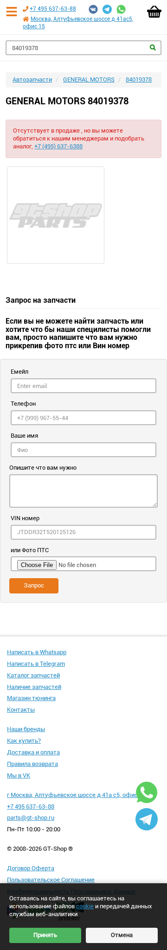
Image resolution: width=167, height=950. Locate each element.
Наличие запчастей (34, 686)
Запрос (34, 585)
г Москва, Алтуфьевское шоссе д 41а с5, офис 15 (76, 794)
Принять (45, 934)
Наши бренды (26, 729)
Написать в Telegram (36, 663)
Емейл (19, 371)
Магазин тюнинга (31, 698)
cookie (85, 906)
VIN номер (25, 518)
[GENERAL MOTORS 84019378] (83, 215)
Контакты (21, 709)
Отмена (122, 934)
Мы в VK (18, 775)
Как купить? (24, 740)
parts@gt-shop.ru (30, 817)
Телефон (23, 403)
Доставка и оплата (33, 752)
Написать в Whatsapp (36, 652)
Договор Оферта (30, 868)
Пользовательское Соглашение (51, 879)
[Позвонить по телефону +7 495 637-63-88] (25, 9)
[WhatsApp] (121, 9)
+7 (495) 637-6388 (58, 146)
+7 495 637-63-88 (53, 9)
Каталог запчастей (33, 675)
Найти (153, 48)
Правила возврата (32, 763)
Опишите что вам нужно (43, 467)
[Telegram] (107, 9)
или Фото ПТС (30, 550)
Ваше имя (24, 435)
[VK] (93, 9)
